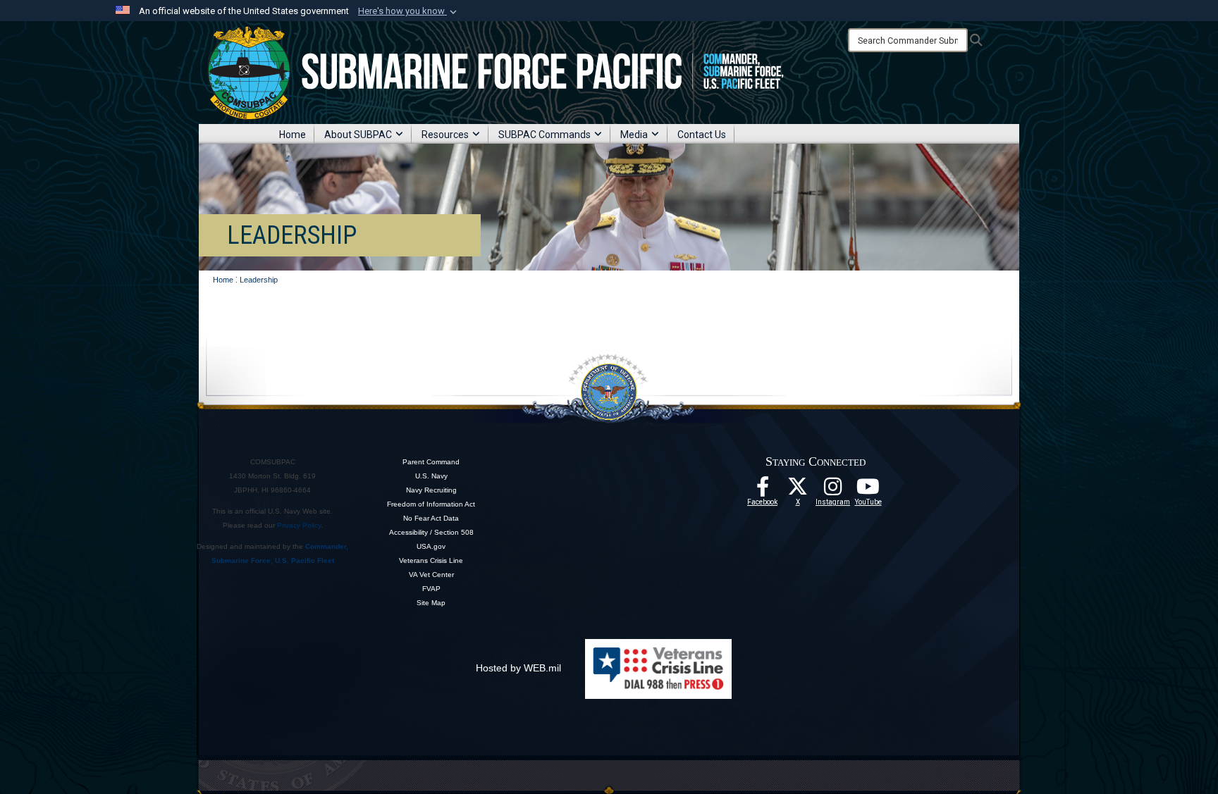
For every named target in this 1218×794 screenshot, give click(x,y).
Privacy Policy (299, 525)
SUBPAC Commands (544, 134)
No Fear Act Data (431, 518)
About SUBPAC (358, 134)
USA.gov (431, 546)
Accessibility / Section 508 (431, 532)
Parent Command (431, 462)
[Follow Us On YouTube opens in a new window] (868, 490)
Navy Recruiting (431, 490)
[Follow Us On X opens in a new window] (798, 490)
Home (292, 134)
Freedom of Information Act (431, 504)
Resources (445, 134)
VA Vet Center (431, 574)
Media (634, 134)
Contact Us (701, 134)
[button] (409, 11)
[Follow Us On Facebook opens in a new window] (762, 490)
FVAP (431, 589)
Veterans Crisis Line (431, 560)
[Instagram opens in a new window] (833, 490)
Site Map (431, 603)
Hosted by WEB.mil (518, 668)
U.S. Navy (431, 476)
